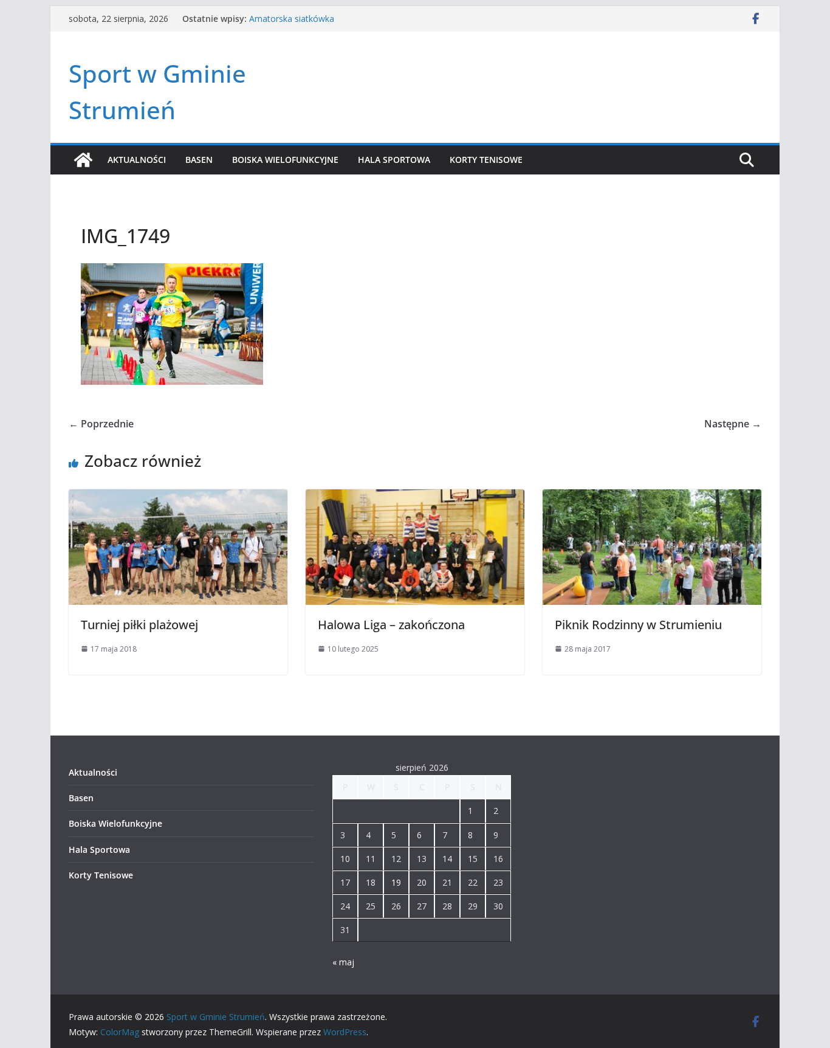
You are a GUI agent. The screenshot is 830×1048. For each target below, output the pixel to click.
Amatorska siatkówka (291, 18)
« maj (343, 962)
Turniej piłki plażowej (139, 624)
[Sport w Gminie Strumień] (83, 159)
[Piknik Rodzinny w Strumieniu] (652, 498)
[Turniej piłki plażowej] (178, 498)
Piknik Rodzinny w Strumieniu (638, 624)
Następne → (732, 423)
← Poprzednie (101, 423)
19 (396, 882)
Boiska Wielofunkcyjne (285, 159)
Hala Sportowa (394, 159)
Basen (199, 159)
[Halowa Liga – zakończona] (415, 498)
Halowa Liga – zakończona (391, 624)
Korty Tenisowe (486, 159)
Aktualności (137, 159)
